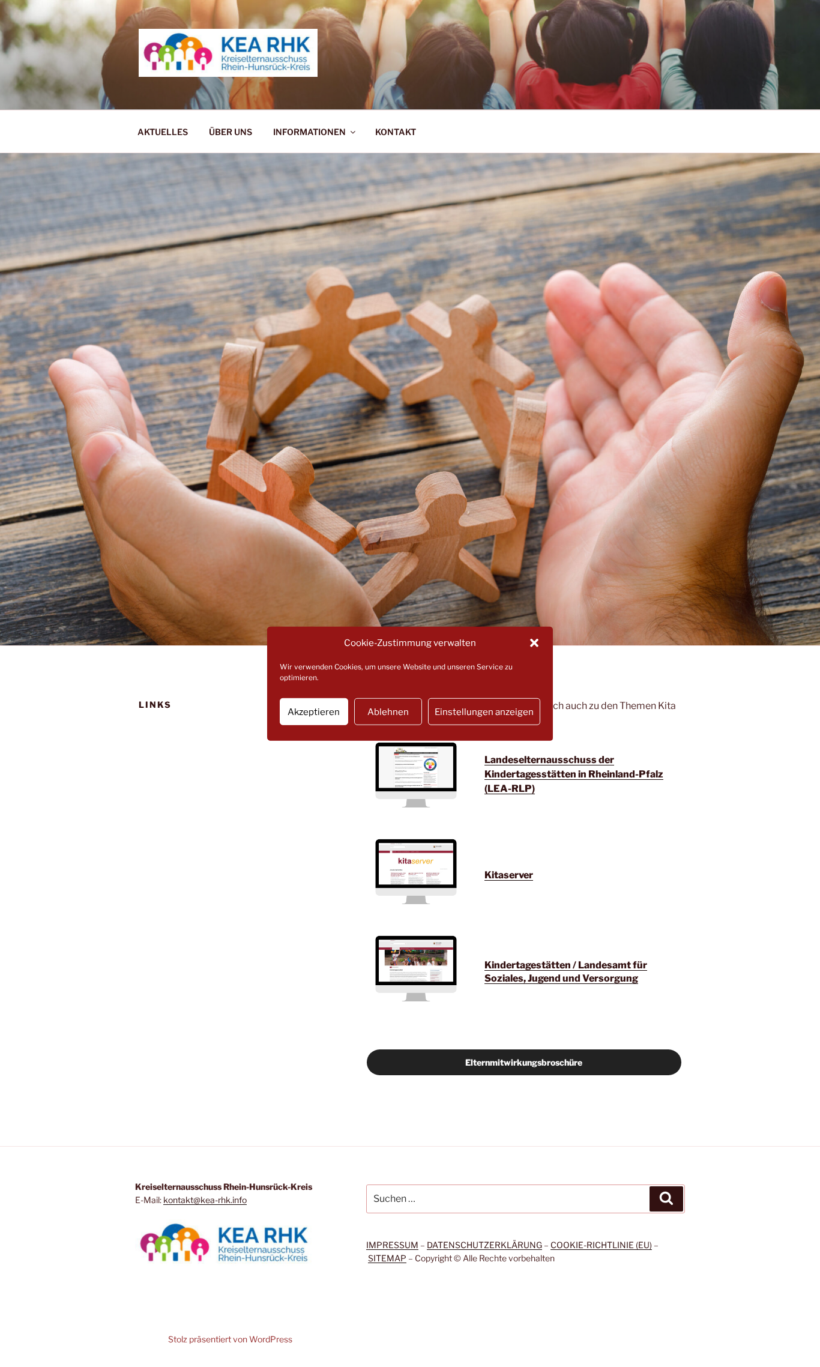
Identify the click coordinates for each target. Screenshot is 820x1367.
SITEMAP (387, 1258)
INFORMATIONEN (309, 132)
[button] (534, 643)
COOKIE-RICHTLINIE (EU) (601, 1245)
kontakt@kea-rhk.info (205, 1200)
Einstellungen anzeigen (484, 711)
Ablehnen (388, 711)
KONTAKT (395, 132)
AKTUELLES (162, 132)
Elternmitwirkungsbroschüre (523, 1062)
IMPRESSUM (392, 1245)
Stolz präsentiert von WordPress (230, 1339)
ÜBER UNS (230, 132)
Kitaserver (508, 875)
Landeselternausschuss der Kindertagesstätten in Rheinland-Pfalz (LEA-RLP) (573, 774)
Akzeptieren (314, 711)
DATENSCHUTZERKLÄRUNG (484, 1245)
